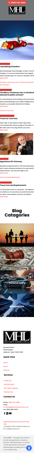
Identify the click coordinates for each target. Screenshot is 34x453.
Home (5, 363)
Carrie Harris (5, 97)
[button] (29, 448)
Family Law (4, 159)
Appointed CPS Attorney (11, 161)
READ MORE (4, 78)
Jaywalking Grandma (10, 66)
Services (6, 370)
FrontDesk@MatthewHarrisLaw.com (16, 407)
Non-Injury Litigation (11, 388)
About (5, 366)
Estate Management (7, 115)
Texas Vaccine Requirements (13, 185)
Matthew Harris (6, 68)
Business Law (8, 392)
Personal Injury (9, 384)
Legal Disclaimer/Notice (11, 422)
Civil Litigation (6, 90)
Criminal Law (5, 64)
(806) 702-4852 (18, 2)
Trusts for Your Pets (8, 118)
